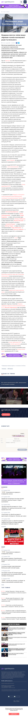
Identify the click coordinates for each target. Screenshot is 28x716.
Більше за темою (8, 373)
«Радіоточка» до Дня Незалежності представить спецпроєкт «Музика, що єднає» (14, 515)
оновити (22, 433)
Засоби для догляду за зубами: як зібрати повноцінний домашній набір (13, 581)
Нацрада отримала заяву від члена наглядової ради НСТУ (13, 305)
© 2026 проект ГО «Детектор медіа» (7, 685)
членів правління (15, 344)
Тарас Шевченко (16, 227)
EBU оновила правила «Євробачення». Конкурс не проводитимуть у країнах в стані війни (13, 560)
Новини (7, 11)
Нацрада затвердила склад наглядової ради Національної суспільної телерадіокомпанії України (12, 196)
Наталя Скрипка (18, 229)
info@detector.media (7, 686)
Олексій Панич (10, 224)
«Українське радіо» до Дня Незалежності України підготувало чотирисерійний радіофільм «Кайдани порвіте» (12, 522)
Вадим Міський (18, 220)
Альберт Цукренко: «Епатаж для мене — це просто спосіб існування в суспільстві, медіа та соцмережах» (13, 593)
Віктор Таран (9, 226)
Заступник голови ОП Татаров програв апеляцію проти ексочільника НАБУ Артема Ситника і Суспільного (13, 574)
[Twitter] (18, 43)
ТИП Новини (10, 368)
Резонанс (4, 368)
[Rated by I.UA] (11, 696)
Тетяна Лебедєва (20, 219)
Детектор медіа (14, 624)
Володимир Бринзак (12, 211)
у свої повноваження (12, 167)
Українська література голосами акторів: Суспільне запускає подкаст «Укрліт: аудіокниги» (12, 500)
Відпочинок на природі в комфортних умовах (10, 493)
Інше (4, 11)
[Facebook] (16, 43)
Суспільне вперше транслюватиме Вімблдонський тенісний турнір (11, 567)
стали (15, 237)
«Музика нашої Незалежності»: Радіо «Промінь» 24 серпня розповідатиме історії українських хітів (13, 508)
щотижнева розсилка (10, 410)
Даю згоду (14, 713)
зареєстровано (11, 160)
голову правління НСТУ (15, 342)
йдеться (7, 60)
